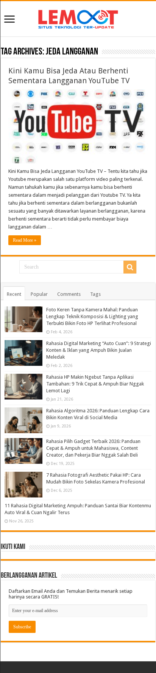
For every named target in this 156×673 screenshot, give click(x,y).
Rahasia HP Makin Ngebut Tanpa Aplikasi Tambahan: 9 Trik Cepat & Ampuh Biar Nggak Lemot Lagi (95, 383)
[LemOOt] (78, 18)
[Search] (129, 267)
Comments (69, 294)
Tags (95, 294)
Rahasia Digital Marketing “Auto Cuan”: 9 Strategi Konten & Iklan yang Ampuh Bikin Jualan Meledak (98, 350)
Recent (14, 294)
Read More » (24, 240)
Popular (39, 294)
